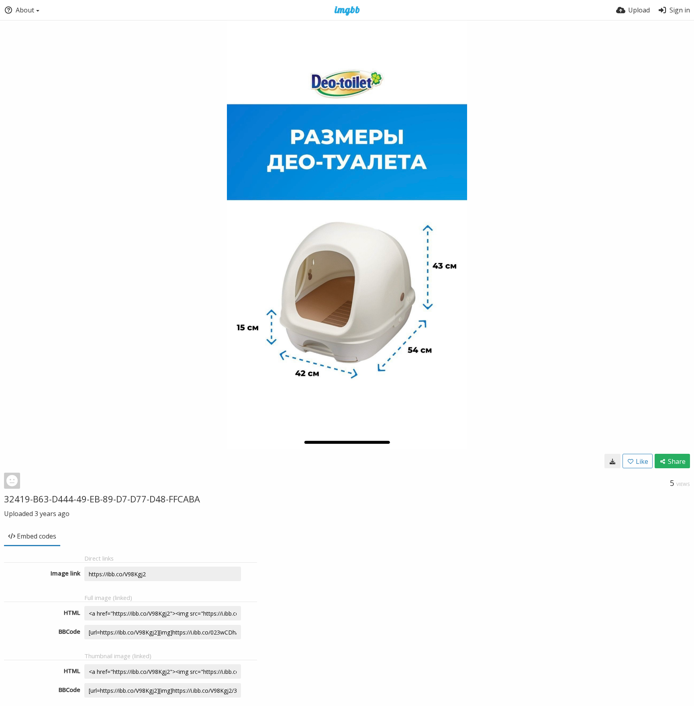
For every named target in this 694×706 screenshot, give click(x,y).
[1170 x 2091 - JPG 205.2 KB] (612, 461)
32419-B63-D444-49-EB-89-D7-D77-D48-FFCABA (102, 499)
